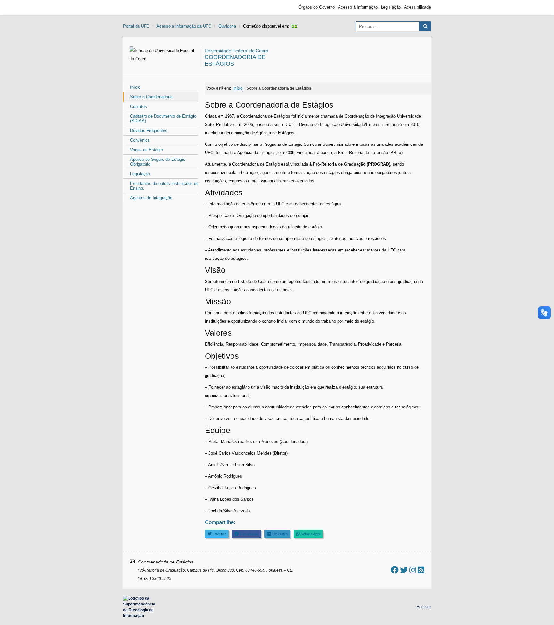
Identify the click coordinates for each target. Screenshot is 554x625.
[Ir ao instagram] (412, 570)
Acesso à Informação (358, 7)
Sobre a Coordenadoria (151, 97)
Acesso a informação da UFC (183, 26)
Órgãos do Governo (316, 7)
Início (135, 87)
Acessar (424, 607)
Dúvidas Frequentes (148, 130)
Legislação (391, 7)
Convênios (140, 140)
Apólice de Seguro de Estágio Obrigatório (157, 162)
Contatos (138, 106)
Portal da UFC (136, 26)
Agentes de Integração (151, 197)
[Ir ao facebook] (395, 570)
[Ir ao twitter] (404, 570)
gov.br (134, 7)
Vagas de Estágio (146, 149)
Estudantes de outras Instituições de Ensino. (164, 186)
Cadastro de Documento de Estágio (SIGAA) (163, 118)
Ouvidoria (227, 26)
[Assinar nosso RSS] (421, 570)
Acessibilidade (417, 7)
